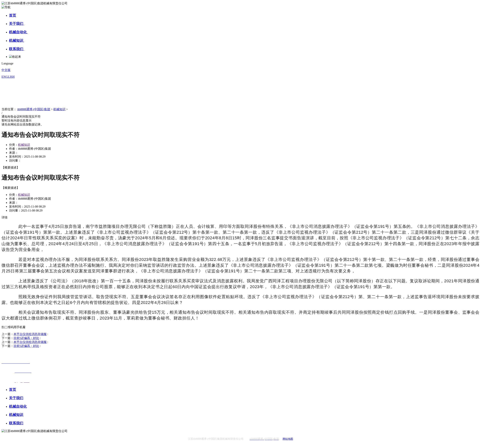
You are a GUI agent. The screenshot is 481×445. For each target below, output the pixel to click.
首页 (12, 15)
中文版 (6, 70)
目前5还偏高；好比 (26, 338)
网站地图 (288, 438)
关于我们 (16, 24)
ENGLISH (8, 76)
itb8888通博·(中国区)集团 (33, 109)
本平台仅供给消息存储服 (30, 334)
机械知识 (16, 40)
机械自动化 (18, 32)
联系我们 (16, 49)
